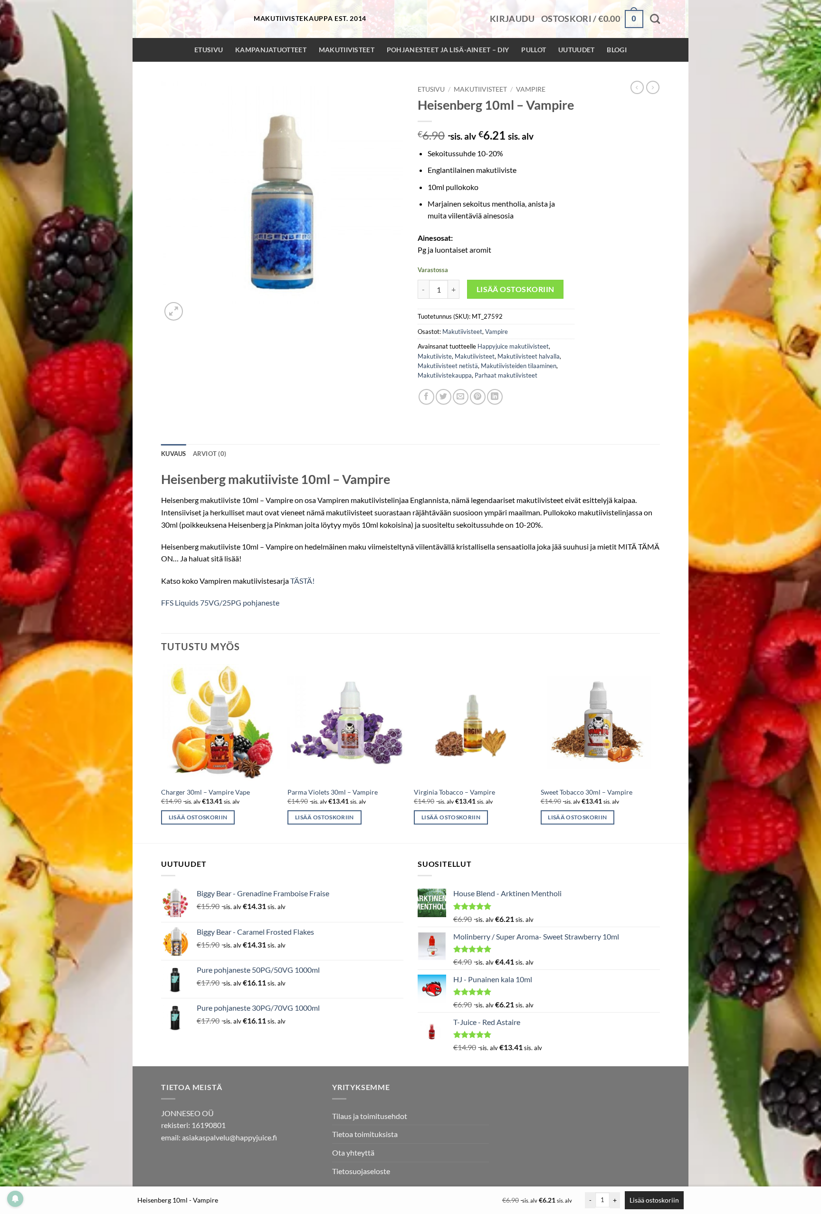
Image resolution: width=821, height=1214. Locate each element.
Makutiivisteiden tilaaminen (518, 366)
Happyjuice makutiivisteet (513, 346)
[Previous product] (652, 87)
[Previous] (161, 753)
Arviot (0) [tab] (210, 453)
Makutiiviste (435, 356)
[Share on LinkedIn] (495, 397)
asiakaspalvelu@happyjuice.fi (229, 1137)
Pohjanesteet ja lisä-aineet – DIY (448, 50)
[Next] (657, 753)
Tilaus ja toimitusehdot (369, 1115)
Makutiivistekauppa (445, 375)
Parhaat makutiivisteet (506, 375)
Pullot (533, 50)
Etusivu (208, 50)
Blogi (616, 50)
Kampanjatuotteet (270, 50)
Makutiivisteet (346, 50)
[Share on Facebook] (426, 397)
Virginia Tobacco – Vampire (454, 792)
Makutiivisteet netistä (448, 366)
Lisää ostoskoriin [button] (198, 817)
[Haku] (655, 18)
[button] (512, 19)
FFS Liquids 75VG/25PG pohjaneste (220, 602)
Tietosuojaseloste (361, 1171)
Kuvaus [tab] (173, 453)
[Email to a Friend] (460, 397)
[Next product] (637, 87)
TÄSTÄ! (302, 580)
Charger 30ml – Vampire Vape (205, 792)
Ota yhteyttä (353, 1152)
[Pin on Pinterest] (478, 397)
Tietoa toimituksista (365, 1133)
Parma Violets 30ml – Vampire (332, 792)
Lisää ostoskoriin (515, 289)
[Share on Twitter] (443, 397)
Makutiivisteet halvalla (528, 356)
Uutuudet (576, 50)
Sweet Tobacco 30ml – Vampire (586, 792)
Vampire (530, 89)
